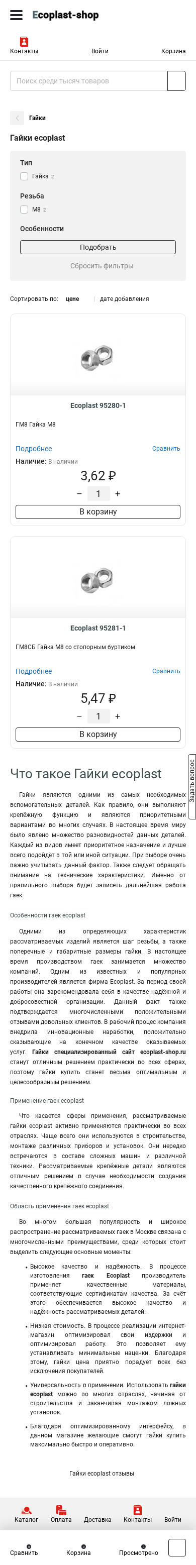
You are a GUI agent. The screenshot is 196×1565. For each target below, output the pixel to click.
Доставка (98, 1519)
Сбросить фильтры (102, 266)
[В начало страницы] (177, 1547)
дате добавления (124, 298)
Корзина (173, 51)
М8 (39, 209)
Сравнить (24, 1552)
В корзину (98, 511)
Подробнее (34, 449)
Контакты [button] (24, 51)
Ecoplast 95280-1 (98, 405)
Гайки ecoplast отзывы (101, 1473)
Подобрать (98, 247)
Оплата (61, 1519)
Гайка (43, 176)
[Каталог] (16, 15)
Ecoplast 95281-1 (98, 628)
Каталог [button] (26, 1519)
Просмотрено (138, 1552)
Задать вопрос (191, 782)
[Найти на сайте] (176, 81)
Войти (100, 51)
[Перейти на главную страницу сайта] (75, 15)
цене (72, 298)
